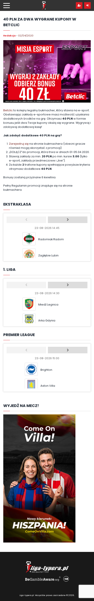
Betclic (8, 110)
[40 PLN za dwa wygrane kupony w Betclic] (47, 71)
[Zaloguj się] (87, 5)
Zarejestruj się (19, 144)
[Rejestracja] (79, 5)
